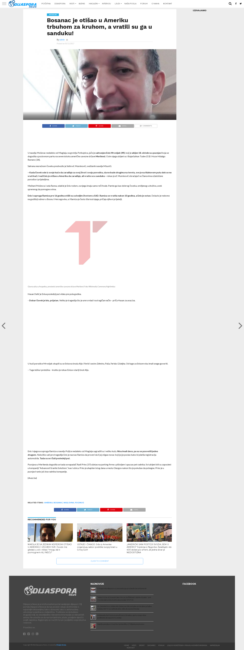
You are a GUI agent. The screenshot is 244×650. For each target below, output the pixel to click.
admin (62, 39)
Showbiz (151, 645)
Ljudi (117, 3)
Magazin (93, 3)
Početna (46, 3)
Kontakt (167, 3)
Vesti (71, 3)
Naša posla (130, 3)
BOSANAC (58, 503)
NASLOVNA (69, 503)
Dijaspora (60, 3)
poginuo (79, 503)
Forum (144, 3)
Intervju (106, 3)
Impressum (215, 645)
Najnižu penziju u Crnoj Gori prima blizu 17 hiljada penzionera (120, 624)
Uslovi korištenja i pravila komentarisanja (187, 645)
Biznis (82, 3)
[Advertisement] (100, 141)
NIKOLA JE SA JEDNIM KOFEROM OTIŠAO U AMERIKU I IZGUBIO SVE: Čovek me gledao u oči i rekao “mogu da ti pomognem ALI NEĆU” (50, 548)
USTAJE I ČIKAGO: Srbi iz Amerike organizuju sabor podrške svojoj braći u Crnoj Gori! (97, 547)
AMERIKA (48, 503)
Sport (142, 645)
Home (126, 645)
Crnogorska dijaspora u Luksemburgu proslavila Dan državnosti (121, 588)
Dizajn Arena (61, 645)
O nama (155, 3)
